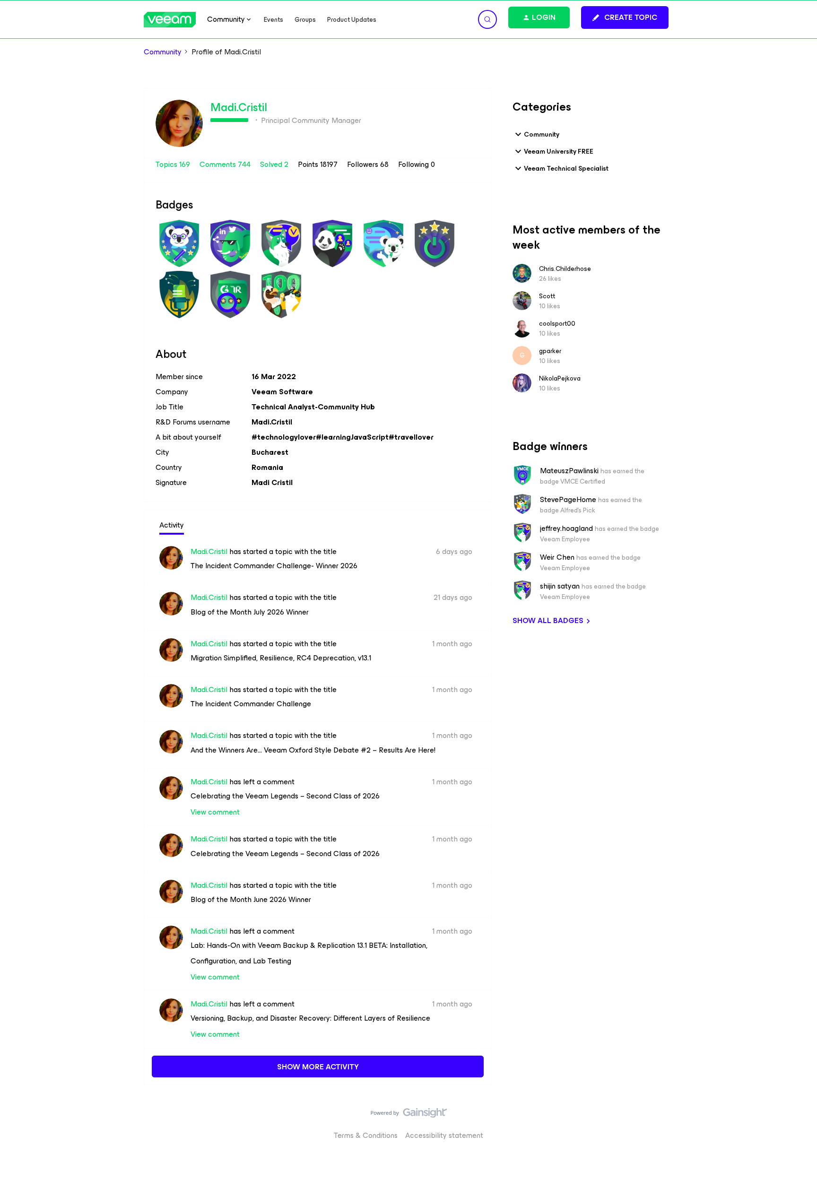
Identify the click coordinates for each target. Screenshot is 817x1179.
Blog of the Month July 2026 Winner (250, 612)
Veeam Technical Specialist (566, 168)
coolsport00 (557, 324)
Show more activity (318, 1066)
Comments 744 (226, 164)
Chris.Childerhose (565, 269)
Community (163, 52)
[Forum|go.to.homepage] (170, 19)
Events (273, 20)
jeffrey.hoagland (566, 528)
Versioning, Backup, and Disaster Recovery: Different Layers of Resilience (310, 1018)
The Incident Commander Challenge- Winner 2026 (274, 565)
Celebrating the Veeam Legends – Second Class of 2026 (285, 795)
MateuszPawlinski (569, 471)
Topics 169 (174, 164)
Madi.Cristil (238, 107)
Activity (171, 525)
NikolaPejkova (560, 378)
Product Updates (351, 20)
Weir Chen (557, 557)
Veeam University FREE (558, 151)
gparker (550, 351)
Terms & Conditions (366, 1135)
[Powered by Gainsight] (409, 1115)
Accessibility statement (444, 1135)
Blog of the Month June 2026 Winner (251, 899)
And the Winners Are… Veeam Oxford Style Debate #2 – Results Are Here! (313, 750)
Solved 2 (275, 164)
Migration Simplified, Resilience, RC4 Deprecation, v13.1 (281, 657)
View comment (215, 812)
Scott (547, 296)
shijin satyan (560, 586)
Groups (305, 20)
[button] (625, 17)
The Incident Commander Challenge (251, 703)
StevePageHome (568, 499)
